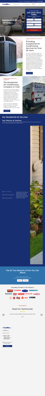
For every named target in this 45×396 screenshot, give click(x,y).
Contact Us (34, 1)
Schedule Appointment (27, 1)
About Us (39, 4)
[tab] (8, 191)
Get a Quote (21, 1)
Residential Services (16, 4)
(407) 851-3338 (40, 1)
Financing (25, 280)
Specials (19, 280)
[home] (7, 4)
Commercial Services (25, 4)
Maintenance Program (34, 4)
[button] (17, 4)
